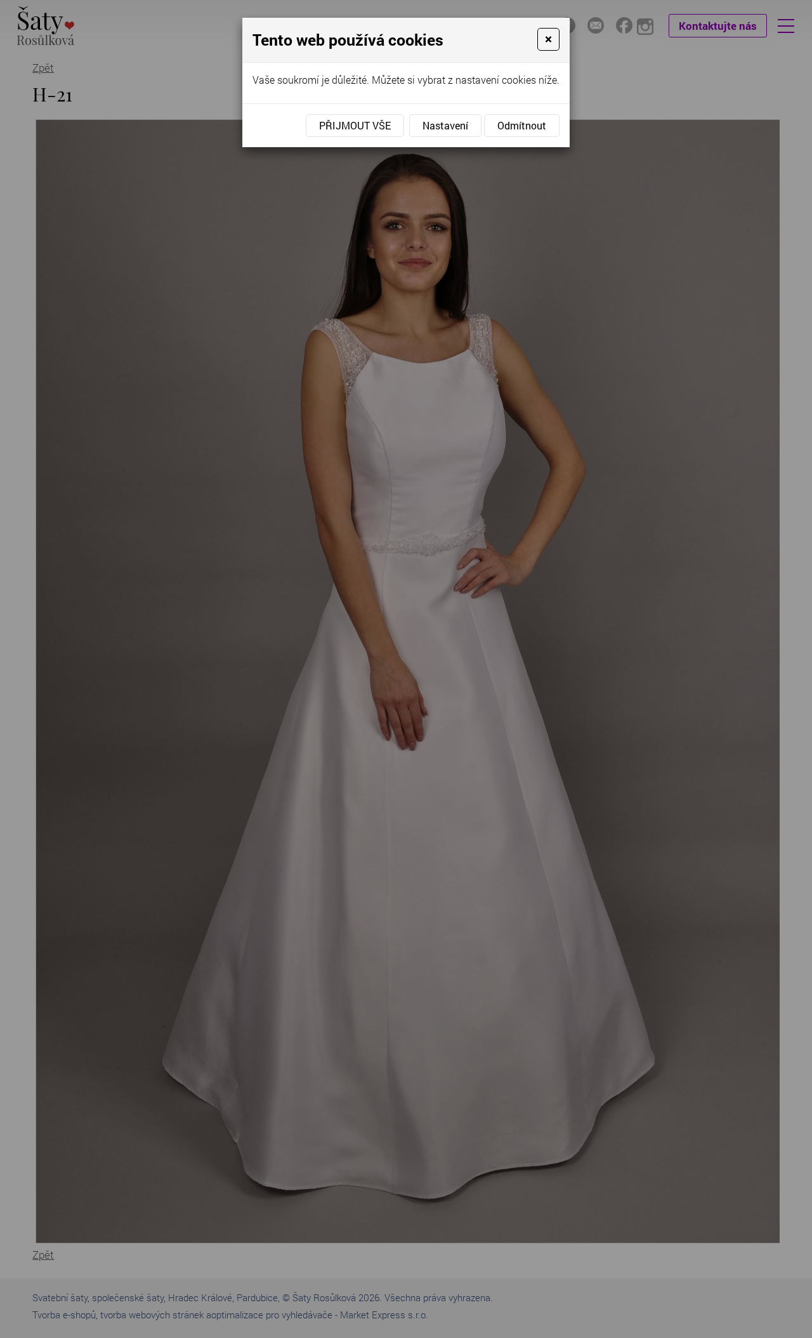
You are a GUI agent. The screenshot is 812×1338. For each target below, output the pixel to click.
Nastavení (445, 125)
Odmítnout (521, 125)
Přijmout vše (355, 125)
